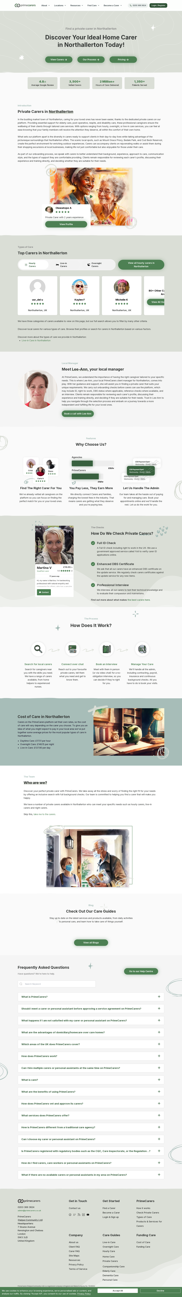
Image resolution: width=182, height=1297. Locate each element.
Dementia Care (110, 1275)
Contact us (74, 1208)
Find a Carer (109, 1208)
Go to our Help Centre (141, 971)
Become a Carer (111, 1212)
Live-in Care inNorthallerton (36, 340)
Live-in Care (109, 1242)
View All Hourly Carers (164, 302)
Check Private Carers (147, 1212)
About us (73, 1242)
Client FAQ (74, 1246)
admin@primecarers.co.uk (29, 1210)
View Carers (58, 59)
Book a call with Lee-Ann (77, 413)
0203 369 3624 (139, 5)
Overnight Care (111, 1246)
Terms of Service (78, 1269)
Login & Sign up (111, 1217)
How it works (143, 1208)
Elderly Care (109, 1271)
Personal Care (110, 1280)
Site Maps (74, 1255)
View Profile (66, 224)
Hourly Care (109, 1251)
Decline (160, 1290)
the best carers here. (139, 600)
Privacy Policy (76, 1264)
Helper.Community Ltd (30, 1220)
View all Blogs (91, 942)
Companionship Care (114, 1266)
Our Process (90, 59)
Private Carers (110, 1261)
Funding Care (143, 1246)
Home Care (109, 1256)
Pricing (122, 59)
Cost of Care (143, 1242)
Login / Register (158, 5)
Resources (74, 1260)
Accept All (118, 1290)
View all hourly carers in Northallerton (141, 265)
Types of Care (144, 1217)
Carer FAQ (74, 1251)
